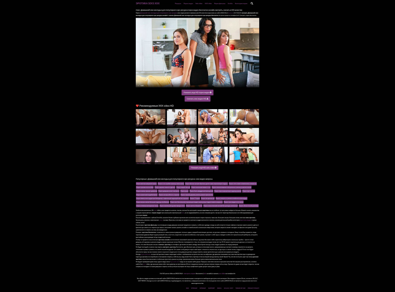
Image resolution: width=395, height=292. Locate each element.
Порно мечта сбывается (194, 206)
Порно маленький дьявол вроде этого (172, 206)
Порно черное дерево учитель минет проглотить (197, 195)
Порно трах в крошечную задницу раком (227, 191)
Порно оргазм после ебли (144, 187)
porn (144, 264)
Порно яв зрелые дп (207, 198)
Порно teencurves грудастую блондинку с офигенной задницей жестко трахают (162, 198)
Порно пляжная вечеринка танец (147, 206)
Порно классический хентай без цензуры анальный (220, 206)
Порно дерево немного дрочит (165, 187)
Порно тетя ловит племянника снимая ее (242, 183)
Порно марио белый (183, 187)
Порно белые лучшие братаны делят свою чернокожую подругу (206, 183)
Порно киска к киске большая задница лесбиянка (152, 202)
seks (183, 213)
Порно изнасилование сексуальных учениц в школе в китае (231, 187)
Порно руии (184, 191)
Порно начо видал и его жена (233, 202)
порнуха (230, 13)
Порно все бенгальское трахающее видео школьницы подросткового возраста (196, 202)
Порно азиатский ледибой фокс (146, 195)
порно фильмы (146, 254)
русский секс (175, 261)
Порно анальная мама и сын (200, 187)
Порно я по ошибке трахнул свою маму (171, 183)
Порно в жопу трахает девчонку (146, 191)
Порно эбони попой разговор (248, 206)
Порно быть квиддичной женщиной (201, 191)
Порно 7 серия (195, 198)
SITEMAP (194, 288)
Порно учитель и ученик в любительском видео (231, 198)
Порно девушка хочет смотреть (168, 191)
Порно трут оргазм (248, 191)
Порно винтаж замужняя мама (146, 183)
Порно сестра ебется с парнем (169, 195)
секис (161, 220)
